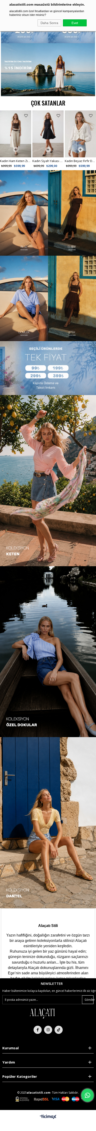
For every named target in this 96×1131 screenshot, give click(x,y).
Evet (75, 23)
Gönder (89, 1000)
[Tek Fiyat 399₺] (71, 32)
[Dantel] (48, 822)
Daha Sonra (49, 23)
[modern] (48, 480)
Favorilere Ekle (26, 115)
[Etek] (72, 298)
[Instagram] (48, 1030)
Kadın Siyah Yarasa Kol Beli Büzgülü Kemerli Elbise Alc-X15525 (80, 114)
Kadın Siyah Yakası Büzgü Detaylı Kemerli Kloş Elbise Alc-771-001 (15, 161)
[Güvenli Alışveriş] (54, 1099)
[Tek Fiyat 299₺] (24, 32)
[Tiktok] (59, 1030)
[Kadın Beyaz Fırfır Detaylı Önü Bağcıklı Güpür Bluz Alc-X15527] (48, 133)
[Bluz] (24, 213)
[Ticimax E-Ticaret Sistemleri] (48, 1117)
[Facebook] (38, 1030)
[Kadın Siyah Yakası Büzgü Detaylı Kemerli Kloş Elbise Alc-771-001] (15, 133)
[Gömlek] (24, 298)
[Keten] (48, 651)
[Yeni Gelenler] (48, 69)
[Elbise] (72, 213)
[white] (42, 1013)
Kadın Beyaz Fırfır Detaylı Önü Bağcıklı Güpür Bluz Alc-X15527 (48, 161)
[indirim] (48, 368)
